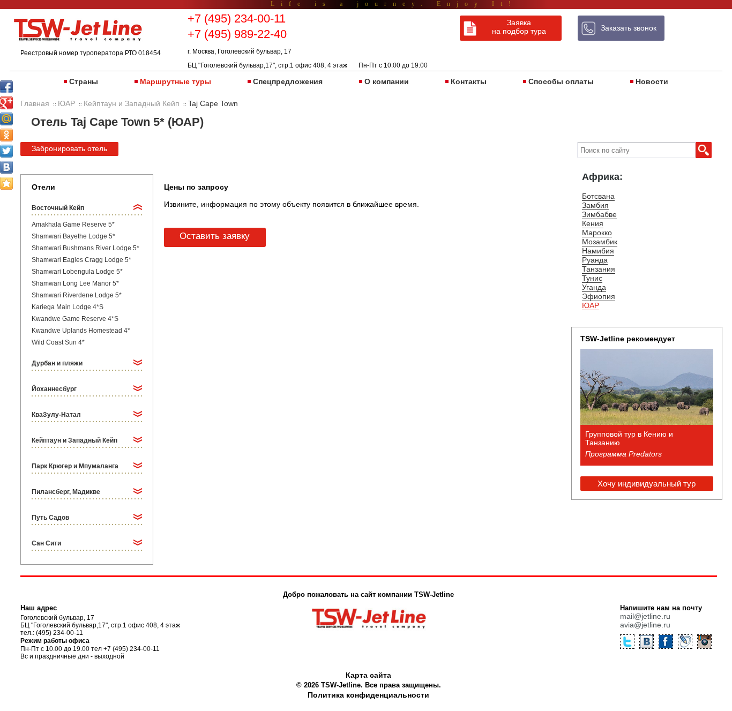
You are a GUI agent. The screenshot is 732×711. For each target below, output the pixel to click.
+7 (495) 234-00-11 (237, 18)
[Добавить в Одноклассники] (6, 135)
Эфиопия (598, 296)
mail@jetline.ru (645, 616)
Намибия (598, 250)
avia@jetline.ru (645, 624)
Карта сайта (368, 675)
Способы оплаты (561, 81)
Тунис (592, 278)
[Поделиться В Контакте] (6, 167)
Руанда (595, 260)
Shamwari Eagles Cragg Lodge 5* (81, 260)
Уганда (594, 287)
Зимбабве (599, 214)
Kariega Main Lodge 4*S (67, 307)
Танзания (598, 269)
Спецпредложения (288, 81)
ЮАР (590, 305)
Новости (652, 81)
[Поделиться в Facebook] (6, 86)
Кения (592, 223)
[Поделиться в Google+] (6, 102)
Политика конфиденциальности (368, 695)
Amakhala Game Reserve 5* (73, 224)
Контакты (469, 81)
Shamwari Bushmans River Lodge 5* (85, 248)
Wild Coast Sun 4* (58, 342)
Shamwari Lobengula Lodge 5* (77, 271)
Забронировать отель (69, 148)
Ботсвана (598, 196)
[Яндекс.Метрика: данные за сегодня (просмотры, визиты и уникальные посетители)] (665, 696)
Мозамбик (599, 241)
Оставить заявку (215, 236)
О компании (386, 81)
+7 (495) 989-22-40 (237, 34)
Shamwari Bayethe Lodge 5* (73, 236)
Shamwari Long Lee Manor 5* (75, 283)
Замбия (595, 205)
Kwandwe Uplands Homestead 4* (81, 330)
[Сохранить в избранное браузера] (6, 183)
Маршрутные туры (175, 81)
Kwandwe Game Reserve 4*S (75, 319)
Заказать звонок (628, 28)
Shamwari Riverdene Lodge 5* (77, 295)
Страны (83, 81)
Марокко (597, 232)
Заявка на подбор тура (519, 26)
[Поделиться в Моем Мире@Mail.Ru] (6, 119)
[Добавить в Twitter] (6, 151)
